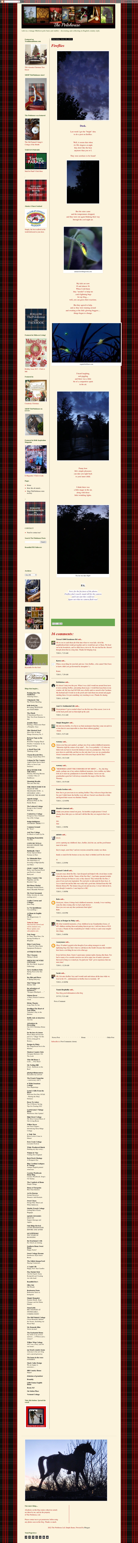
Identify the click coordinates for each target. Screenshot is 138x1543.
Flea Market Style (33, 1272)
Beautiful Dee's (32, 1281)
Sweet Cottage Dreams (35, 1253)
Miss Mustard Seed (34, 730)
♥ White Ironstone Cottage (33, 1084)
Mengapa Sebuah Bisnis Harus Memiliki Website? (35, 888)
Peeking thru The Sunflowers (33, 694)
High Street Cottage (34, 1117)
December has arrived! (34, 1074)
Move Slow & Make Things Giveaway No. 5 (35, 733)
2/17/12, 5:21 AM (62, 996)
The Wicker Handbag (34, 702)
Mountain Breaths (33, 781)
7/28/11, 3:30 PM (62, 891)
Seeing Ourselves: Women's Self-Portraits (34, 1196)
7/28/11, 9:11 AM (62, 715)
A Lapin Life (32, 1266)
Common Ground (33, 827)
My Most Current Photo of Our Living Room (36, 1120)
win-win (30, 1020)
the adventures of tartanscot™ (33, 989)
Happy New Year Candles (35, 1268)
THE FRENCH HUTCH (36, 787)
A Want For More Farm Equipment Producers (35, 947)
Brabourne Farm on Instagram (33, 1293)
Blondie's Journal (62, 808)
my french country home (36, 1350)
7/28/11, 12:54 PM (62, 801)
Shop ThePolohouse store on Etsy (35, 492)
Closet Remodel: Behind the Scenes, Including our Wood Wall (35, 1321)
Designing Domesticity (35, 838)
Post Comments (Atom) (69, 1041)
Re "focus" (30, 829)
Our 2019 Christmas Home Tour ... (36, 1028)
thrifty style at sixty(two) (36, 1018)
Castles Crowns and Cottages (34, 901)
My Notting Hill (32, 1065)
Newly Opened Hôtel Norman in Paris (34, 854)
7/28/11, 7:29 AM (62, 674)
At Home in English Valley (34, 914)
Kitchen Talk (31, 985)
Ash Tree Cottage (33, 832)
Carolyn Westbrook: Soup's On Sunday (36, 1177)
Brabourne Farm (33, 1290)
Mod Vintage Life (33, 983)
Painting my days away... (35, 1149)
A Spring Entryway (33, 979)
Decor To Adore (33, 1102)
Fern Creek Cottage (34, 1142)
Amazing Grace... (33, 696)
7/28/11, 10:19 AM (62, 781)
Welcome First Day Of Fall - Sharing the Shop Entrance (36, 1096)
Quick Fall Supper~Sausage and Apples (34, 1220)
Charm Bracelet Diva (35, 754)
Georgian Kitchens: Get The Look (35, 1055)
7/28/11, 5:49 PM (62, 934)
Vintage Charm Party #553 (36, 757)
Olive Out (30, 1285)
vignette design (32, 798)
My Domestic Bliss (33, 1327)
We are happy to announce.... (32, 1366)
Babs (58, 899)
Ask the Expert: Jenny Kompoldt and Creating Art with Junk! (35, 1276)
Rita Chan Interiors (33, 1189)
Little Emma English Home (34, 1383)
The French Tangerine (35, 1078)
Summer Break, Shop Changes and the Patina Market (35, 1302)
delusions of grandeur (35, 1376)
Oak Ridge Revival (34, 1225)
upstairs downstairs (34, 1216)
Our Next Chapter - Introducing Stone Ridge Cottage (35, 1128)
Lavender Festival (33, 1144)
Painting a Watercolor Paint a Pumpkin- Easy (36, 725)
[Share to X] (57, 624)
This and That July (33, 783)
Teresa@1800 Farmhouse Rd (66, 639)
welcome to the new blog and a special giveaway (35, 1353)
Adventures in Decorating (32, 1024)
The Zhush (31, 713)
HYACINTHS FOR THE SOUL (34, 771)
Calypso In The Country (36, 760)
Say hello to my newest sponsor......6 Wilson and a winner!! (36, 1336)
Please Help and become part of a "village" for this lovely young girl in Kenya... (35, 1037)
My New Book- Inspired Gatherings (35, 965)
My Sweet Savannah (34, 893)
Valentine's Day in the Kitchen (34, 1013)
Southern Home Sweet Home (35, 1247)
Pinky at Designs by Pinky (65, 920)
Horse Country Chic (34, 878)
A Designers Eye (32, 1160)
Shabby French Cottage (35, 1208)
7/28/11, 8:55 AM (62, 698)
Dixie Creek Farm (33, 944)
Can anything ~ (32, 910)
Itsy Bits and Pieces (34, 977)
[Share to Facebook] (59, 624)
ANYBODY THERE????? (36, 823)
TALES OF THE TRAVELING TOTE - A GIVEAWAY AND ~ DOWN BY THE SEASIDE (36, 792)
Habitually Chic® (33, 851)
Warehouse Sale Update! (35, 1113)
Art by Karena (32, 1193)
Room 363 (30, 1387)
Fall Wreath (31, 1287)
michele (59, 834)
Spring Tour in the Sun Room (34, 972)
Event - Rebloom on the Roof (35, 1068)
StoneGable (31, 1307)
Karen (58, 660)
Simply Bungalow (62, 722)
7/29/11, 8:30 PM (62, 982)
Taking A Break (32, 957)
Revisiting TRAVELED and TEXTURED (35, 708)
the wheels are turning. (34, 1243)
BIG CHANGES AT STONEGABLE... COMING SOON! (33, 1311)
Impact (29, 1372)
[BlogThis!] (55, 624)
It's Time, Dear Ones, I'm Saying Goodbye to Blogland (35, 938)
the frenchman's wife (34, 1241)
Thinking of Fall (32, 751)
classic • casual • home (35, 868)
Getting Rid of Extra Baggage (34, 1211)
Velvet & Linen (32, 922)
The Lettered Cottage (35, 806)
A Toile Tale (31, 1134)
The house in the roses (35, 1357)
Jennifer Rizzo (32, 722)
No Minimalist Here (34, 858)
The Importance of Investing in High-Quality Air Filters (35, 862)
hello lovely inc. (32, 705)
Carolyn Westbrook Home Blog (34, 1174)
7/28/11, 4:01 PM (62, 913)
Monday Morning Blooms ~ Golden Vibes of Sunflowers (36, 775)
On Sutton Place (33, 1391)
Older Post (110, 1037)
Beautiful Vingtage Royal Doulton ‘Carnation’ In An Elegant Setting (36, 743)
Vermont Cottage (33, 1394)
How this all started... (34, 488)
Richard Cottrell (62, 870)
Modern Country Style (35, 1052)
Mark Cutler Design (34, 1363)
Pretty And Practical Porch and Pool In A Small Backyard (36, 872)
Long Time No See (33, 1005)
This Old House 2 (33, 1059)
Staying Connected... (34, 1263)
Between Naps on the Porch (34, 739)
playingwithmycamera (35, 1072)
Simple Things (32, 1184)
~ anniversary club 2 (34, 1080)
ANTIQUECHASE (34, 951)
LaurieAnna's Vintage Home (35, 1110)
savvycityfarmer (33, 1233)
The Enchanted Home (35, 1332)
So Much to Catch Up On (35, 834)
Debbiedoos (60, 682)
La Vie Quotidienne (34, 908)
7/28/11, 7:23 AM (62, 653)
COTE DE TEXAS (34, 843)
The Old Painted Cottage (36, 1317)
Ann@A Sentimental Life (65, 706)
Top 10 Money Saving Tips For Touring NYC (34, 1105)
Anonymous (60, 942)
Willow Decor (32, 1124)
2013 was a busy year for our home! (35, 1345)
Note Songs (31, 934)
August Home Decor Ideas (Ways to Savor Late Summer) (36, 764)
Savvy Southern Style (35, 969)
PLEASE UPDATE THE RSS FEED (35, 846)
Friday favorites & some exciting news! (35, 896)
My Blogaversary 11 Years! (34, 918)
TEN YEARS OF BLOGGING (32, 1236)
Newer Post (56, 1037)
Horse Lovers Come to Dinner (34, 1137)
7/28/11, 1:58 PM (62, 827)
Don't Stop (30, 904)
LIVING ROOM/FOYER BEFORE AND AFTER (35, 1228)
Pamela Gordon (62, 789)
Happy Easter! (32, 1250)
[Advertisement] (83, 1019)
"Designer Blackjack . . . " (36, 992)
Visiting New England (34, 1155)
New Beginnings (32, 1087)
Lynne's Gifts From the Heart (35, 1091)
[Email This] (53, 624)
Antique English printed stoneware (35, 1168)
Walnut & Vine (32, 1152)
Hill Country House (34, 1370)
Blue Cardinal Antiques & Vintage (35, 1164)
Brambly (30, 1379)
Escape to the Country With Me (34, 809)
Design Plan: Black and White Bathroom (35, 1203)
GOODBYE (31, 1359)
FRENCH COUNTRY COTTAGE (35, 961)
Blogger (87, 1527)
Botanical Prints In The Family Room (34, 801)
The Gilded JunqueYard (36, 1261)
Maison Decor (32, 995)
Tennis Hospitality (62, 989)
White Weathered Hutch (36, 1147)
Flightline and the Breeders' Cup (33, 881)
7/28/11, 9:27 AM (62, 734)
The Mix (30, 840)
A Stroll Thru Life (33, 749)
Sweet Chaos (31, 1200)
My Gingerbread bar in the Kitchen (36, 1047)
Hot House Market (34, 885)
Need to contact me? (34, 532)
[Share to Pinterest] (61, 624)
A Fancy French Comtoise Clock (36, 998)
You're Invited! (32, 1329)
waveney (59, 741)
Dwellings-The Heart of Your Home (35, 1009)
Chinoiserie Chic (33, 700)
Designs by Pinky (33, 1044)
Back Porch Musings (34, 1158)
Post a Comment (59, 1001)
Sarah (58, 973)
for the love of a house (35, 1032)
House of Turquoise (34, 1187)
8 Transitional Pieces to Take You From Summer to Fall (36, 717)
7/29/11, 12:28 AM (62, 965)
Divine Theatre (32, 1003)
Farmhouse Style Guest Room (34, 1256)
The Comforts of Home (35, 1182)
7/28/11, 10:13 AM (62, 758)
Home (83, 1037)
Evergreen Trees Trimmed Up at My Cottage (35, 817)
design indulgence (33, 821)
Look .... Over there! (34, 1061)
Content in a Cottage (34, 814)
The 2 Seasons (32, 955)
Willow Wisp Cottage (34, 1342)
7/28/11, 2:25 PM (62, 863)
